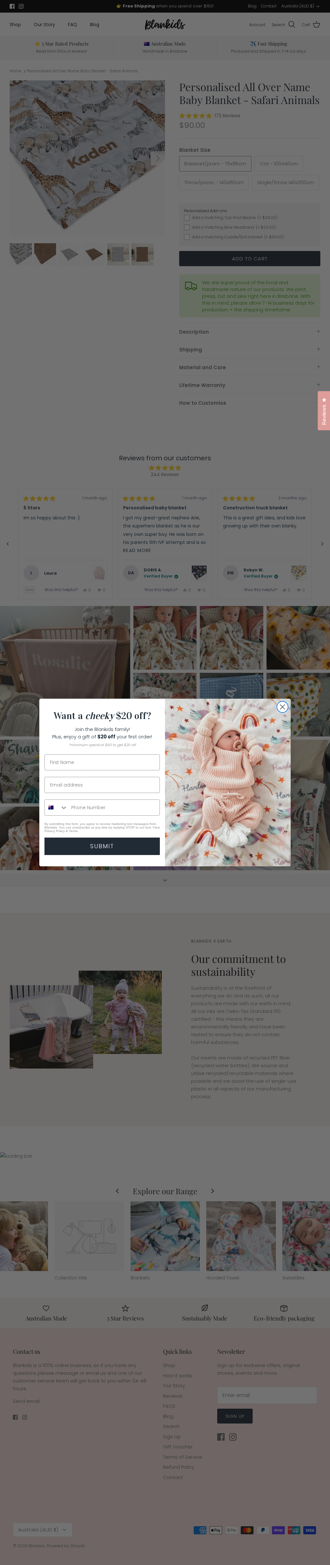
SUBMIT (102, 846)
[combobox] (56, 807)
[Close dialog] (282, 707)
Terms (73, 831)
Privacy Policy (54, 831)
